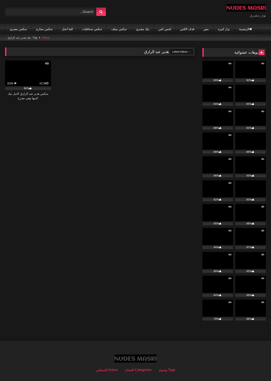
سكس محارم (44, 29)
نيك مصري (142, 29)
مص (206, 29)
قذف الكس (187, 29)
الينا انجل (67, 29)
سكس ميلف (119, 29)
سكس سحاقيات (92, 29)
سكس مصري (18, 29)
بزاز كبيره (224, 29)
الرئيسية (244, 29)
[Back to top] (258, 368)
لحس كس (164, 29)
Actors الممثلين (107, 370)
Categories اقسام (138, 370)
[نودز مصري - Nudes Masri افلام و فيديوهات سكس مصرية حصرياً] (246, 8)
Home (46, 37)
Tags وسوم (167, 370)
